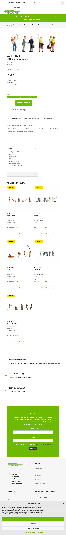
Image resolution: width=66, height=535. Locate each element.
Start (8, 24)
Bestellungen (38, 468)
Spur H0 (34, 24)
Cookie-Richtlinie (27, 532)
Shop (11, 24)
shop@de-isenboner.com (17, 2)
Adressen (37, 472)
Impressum (40, 532)
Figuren (39, 24)
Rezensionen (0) (49, 118)
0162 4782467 (45, 497)
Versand (11, 82)
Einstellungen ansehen (33, 528)
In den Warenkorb (23, 103)
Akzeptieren (33, 519)
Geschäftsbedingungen (43, 444)
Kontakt (9, 500)
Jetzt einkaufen (37, 19)
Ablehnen (33, 524)
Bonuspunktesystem (13, 496)
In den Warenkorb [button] (19, 233)
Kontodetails (38, 475)
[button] (63, 503)
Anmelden (17, 8)
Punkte (36, 479)
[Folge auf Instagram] (27, 464)
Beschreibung (16, 118)
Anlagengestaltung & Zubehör (22, 24)
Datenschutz (34, 532)
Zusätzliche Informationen (32, 118)
